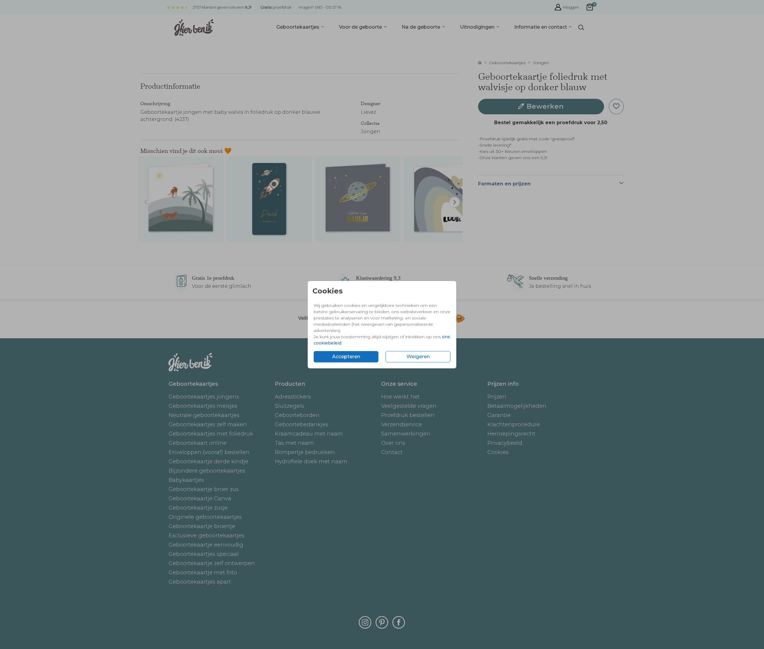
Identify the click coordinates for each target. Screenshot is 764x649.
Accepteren (346, 356)
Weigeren (418, 356)
